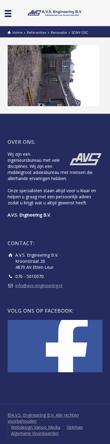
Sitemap (75, 427)
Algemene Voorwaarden (35, 433)
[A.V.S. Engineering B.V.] (55, 13)
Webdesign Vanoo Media (35, 427)
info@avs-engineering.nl (38, 285)
